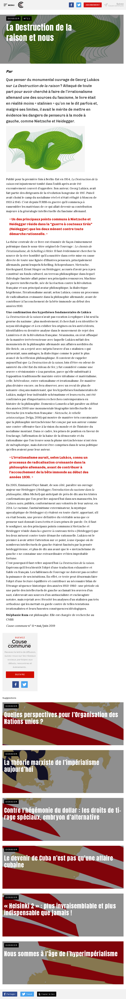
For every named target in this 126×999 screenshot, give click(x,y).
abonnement (93, 5)
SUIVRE (20, 674)
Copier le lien (48, 994)
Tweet (29, 994)
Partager (11, 994)
